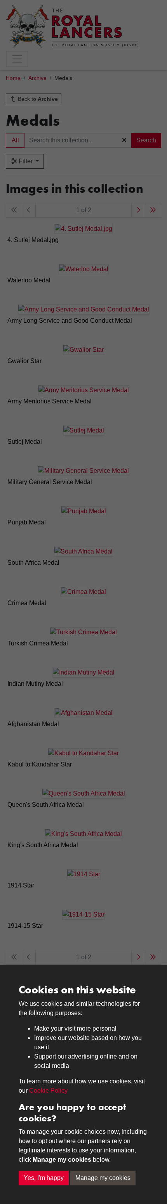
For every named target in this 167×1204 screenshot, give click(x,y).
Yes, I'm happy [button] (44, 1178)
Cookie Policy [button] (48, 1090)
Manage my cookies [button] (102, 1178)
